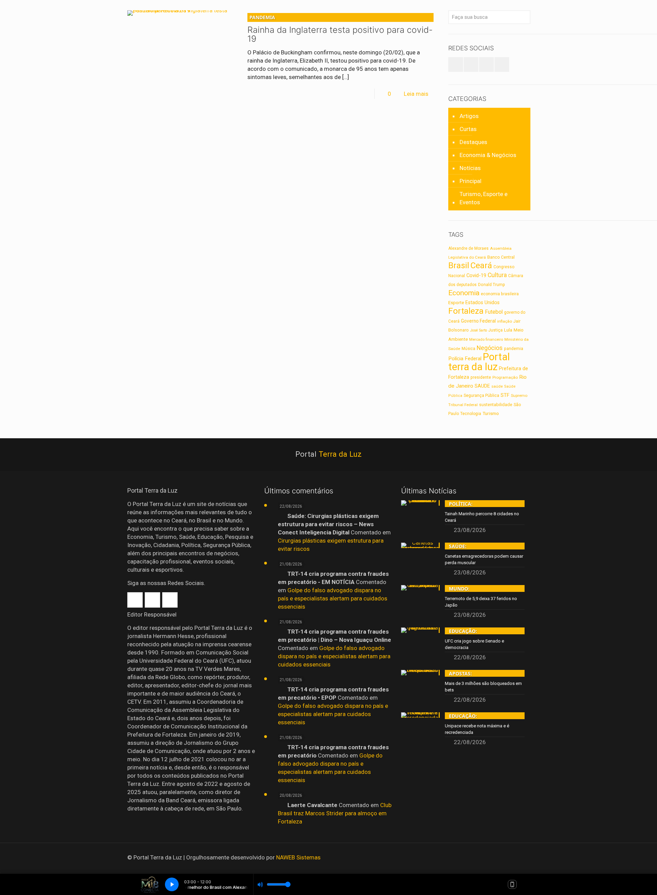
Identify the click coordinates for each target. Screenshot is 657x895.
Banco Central (501, 257)
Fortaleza (466, 311)
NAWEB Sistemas (298, 857)
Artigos (469, 116)
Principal (470, 181)
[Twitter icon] (510, 858)
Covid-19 (476, 275)
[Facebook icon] (500, 858)
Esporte (456, 302)
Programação (505, 377)
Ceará (481, 265)
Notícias (470, 168)
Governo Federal (478, 321)
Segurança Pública (481, 395)
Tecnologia (470, 413)
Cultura (497, 275)
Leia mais (416, 93)
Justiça (495, 330)
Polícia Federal (464, 358)
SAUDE (482, 386)
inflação (504, 321)
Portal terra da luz (479, 362)
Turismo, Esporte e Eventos (483, 198)
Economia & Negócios (488, 155)
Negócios (490, 347)
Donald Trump (491, 284)
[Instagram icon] (519, 858)
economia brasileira (500, 293)
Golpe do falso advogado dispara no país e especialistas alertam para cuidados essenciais (332, 598)
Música (468, 348)
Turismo (490, 413)
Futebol (494, 312)
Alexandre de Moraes (468, 248)
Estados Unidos (482, 302)
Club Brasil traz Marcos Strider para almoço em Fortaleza (334, 813)
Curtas (468, 129)
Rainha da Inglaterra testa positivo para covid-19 (340, 29)
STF (505, 395)
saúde (497, 386)
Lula (508, 330)
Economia (463, 293)
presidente (481, 377)
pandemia (513, 348)
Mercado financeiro (486, 339)
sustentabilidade (495, 404)
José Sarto (478, 330)
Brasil (458, 265)
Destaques (473, 142)
